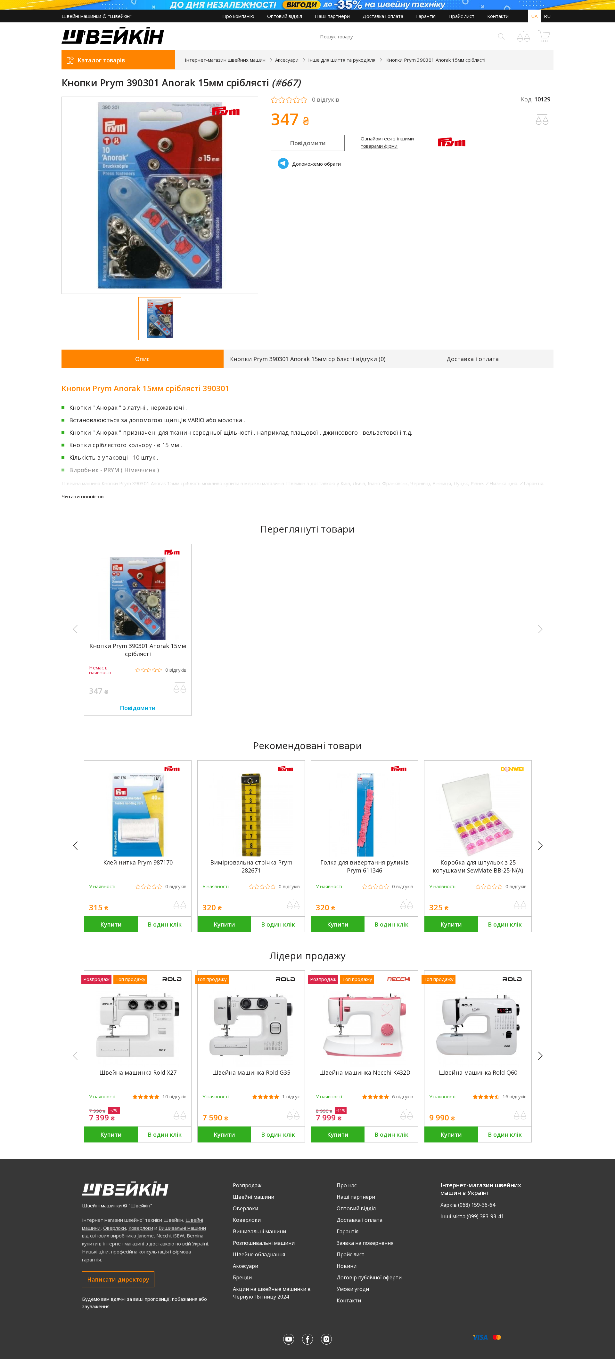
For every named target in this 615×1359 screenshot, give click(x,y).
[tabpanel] (160, 195)
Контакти (498, 16)
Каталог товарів (101, 60)
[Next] (543, 846)
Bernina (195, 1235)
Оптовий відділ (284, 16)
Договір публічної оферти (369, 1277)
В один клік (165, 924)
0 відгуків (325, 100)
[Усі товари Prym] (226, 119)
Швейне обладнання (259, 1254)
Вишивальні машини (182, 1228)
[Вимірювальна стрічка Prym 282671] (251, 854)
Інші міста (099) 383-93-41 (472, 1216)
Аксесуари (245, 1265)
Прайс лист (461, 16)
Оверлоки (114, 1228)
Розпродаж (247, 1185)
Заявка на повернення (365, 1242)
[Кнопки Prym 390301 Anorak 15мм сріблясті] (137, 638)
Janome (145, 1235)
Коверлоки (140, 1228)
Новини (347, 1265)
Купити (111, 924)
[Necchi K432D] (364, 1065)
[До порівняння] (180, 687)
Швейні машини (253, 1196)
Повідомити (308, 143)
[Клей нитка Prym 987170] (137, 854)
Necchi (163, 1235)
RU (547, 16)
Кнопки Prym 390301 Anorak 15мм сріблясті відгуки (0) (307, 359)
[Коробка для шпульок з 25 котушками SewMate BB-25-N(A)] (478, 854)
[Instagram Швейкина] (326, 1339)
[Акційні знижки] (307, 5)
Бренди (242, 1277)
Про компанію (238, 16)
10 (174, 1096)
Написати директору (118, 1279)
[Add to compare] (542, 119)
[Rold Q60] (478, 1065)
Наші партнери (332, 16)
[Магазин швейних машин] (113, 42)
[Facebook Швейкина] (307, 1339)
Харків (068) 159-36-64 (467, 1204)
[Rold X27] (137, 1065)
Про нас (347, 1185)
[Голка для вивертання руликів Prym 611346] (364, 854)
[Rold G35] (251, 1065)
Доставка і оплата (383, 16)
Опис (142, 359)
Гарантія (426, 16)
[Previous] (78, 846)
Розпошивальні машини (264, 1242)
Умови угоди (353, 1288)
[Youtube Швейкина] (288, 1339)
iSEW (178, 1235)
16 (515, 1096)
